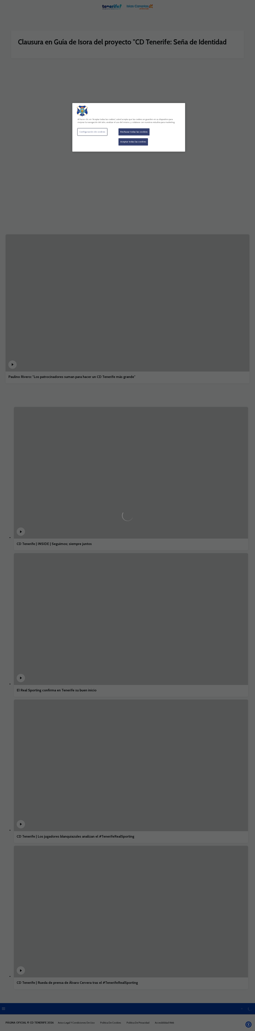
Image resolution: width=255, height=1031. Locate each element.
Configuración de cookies (92, 132)
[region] (128, 127)
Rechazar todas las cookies (134, 132)
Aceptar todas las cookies (133, 141)
